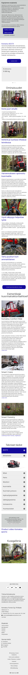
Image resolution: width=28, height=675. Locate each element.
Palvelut (3, 629)
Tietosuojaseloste (14, 663)
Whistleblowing (14, 668)
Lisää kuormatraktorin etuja (14, 287)
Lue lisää (3, 617)
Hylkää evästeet (8, 32)
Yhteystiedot (4, 634)
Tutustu (3, 630)
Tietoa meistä (4, 625)
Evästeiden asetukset (9, 35)
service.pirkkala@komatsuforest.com (12, 615)
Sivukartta (14, 655)
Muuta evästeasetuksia (14, 523)
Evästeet (14, 661)
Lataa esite (14, 61)
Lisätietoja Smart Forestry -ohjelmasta (11, 435)
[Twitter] (12, 587)
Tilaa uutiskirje (14, 665)
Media (2, 632)
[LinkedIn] (16, 587)
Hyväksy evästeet (8, 29)
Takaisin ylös (14, 673)
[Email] (20, 587)
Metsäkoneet (4, 627)
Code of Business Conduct (14, 659)
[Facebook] (7, 587)
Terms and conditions (14, 657)
